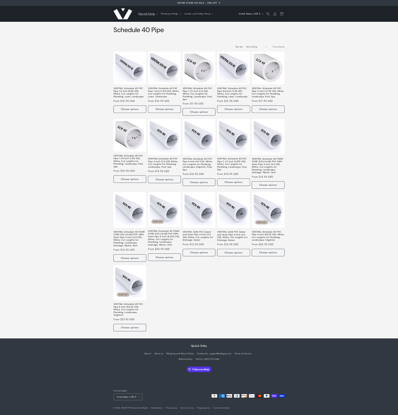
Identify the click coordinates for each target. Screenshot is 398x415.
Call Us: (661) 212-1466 (207, 359)
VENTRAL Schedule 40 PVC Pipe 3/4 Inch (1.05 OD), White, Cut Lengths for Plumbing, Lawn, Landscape (232, 92)
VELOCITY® (126, 408)
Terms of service (187, 408)
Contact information (221, 408)
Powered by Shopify (140, 408)
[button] (148, 13)
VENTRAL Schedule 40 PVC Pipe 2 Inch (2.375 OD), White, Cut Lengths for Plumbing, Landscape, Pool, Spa (268, 92)
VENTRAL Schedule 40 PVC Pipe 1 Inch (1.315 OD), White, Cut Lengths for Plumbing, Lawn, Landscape (163, 92)
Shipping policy (203, 408)
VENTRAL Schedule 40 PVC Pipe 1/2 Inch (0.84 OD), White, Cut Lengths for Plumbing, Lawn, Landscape (128, 92)
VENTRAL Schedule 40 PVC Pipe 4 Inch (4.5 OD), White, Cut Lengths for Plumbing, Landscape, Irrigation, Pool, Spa (198, 164)
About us (158, 353)
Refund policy (185, 359)
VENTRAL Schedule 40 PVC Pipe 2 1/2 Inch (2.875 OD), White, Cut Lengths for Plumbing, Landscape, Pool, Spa (232, 164)
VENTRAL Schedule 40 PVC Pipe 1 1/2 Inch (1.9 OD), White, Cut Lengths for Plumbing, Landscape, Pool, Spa (197, 94)
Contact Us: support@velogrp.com (214, 353)
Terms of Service (243, 353)
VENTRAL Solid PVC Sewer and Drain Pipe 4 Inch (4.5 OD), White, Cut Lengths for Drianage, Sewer (232, 236)
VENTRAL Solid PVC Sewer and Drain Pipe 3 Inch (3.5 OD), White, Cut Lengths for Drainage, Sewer (198, 236)
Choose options (130, 109)
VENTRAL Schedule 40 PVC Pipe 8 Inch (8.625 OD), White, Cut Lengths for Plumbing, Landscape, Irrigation (268, 236)
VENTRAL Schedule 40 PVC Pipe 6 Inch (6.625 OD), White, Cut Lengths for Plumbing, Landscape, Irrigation (128, 309)
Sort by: (239, 46)
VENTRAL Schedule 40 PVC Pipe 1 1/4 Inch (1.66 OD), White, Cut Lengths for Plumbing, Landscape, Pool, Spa (128, 161)
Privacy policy (171, 408)
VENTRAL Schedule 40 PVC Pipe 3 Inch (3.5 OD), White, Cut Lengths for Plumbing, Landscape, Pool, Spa (163, 162)
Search (147, 353)
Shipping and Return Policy (180, 353)
